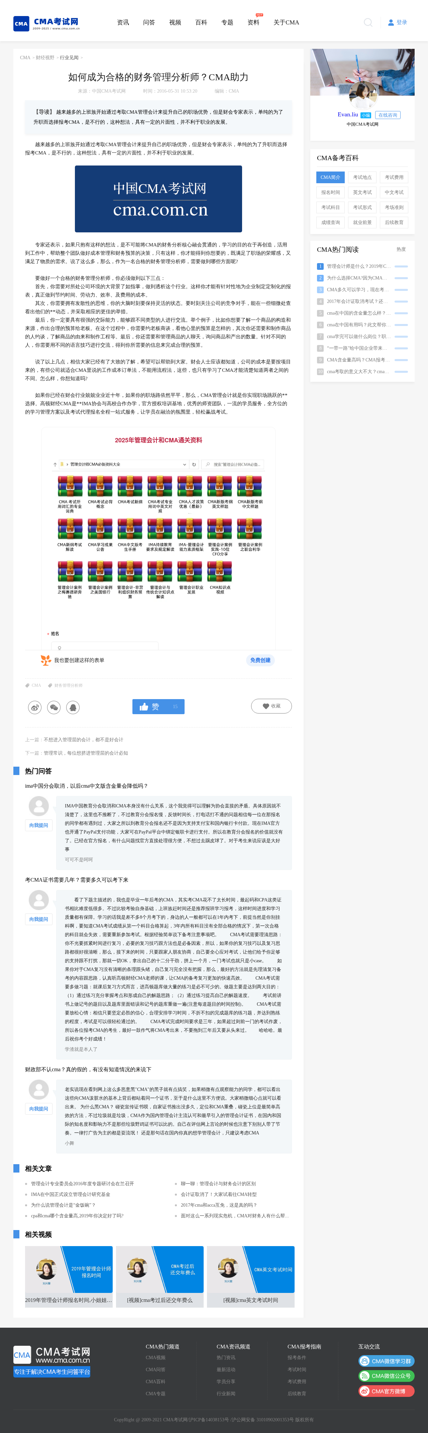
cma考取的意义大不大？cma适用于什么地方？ (363, 371)
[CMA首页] (51, 1361)
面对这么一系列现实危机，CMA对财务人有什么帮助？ (237, 1215)
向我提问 (38, 825)
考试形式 (362, 207)
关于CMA (286, 22)
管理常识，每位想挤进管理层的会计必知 (86, 753)
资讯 (123, 22)
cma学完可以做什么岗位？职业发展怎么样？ (363, 336)
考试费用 (394, 177)
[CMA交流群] (386, 1361)
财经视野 (45, 57)
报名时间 (330, 192)
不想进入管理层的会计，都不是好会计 (83, 739)
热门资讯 (226, 1357)
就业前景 (362, 222)
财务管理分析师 (69, 685)
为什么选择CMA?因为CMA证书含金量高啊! (363, 278)
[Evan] (363, 95)
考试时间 (297, 1369)
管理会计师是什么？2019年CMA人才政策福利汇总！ (363, 266)
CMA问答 (156, 1369)
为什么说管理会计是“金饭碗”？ (63, 1205)
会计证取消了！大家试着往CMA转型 (219, 1194)
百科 (201, 22)
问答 (149, 22)
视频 (175, 22)
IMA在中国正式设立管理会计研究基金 (70, 1194)
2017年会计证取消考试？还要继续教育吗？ (363, 301)
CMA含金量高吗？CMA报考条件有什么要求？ (363, 359)
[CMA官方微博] (386, 1391)
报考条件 (297, 1357)
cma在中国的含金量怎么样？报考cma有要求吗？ (363, 313)
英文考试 (362, 192)
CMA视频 (156, 1357)
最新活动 (226, 1369)
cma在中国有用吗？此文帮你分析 (357, 324)
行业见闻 (69, 57)
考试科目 (330, 207)
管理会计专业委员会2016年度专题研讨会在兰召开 (82, 1183)
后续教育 (394, 222)
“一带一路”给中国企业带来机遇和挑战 (362, 348)
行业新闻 (226, 1393)
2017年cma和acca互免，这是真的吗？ (219, 1205)
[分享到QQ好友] (72, 707)
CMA (25, 57)
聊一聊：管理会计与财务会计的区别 (218, 1183)
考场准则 (394, 207)
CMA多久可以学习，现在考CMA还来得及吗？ (363, 289)
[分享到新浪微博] (34, 707)
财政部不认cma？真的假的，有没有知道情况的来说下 (88, 1069)
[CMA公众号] (386, 1376)
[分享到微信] (53, 707)
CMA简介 (330, 177)
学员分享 (226, 1381)
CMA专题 (156, 1393)
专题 (227, 22)
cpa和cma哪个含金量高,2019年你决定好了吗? (77, 1215)
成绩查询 (330, 222)
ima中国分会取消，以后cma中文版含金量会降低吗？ (86, 786)
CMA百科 (156, 1381)
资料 (253, 22)
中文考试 (394, 192)
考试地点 (362, 177)
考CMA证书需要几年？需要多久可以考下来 (76, 880)
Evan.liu (348, 114)
